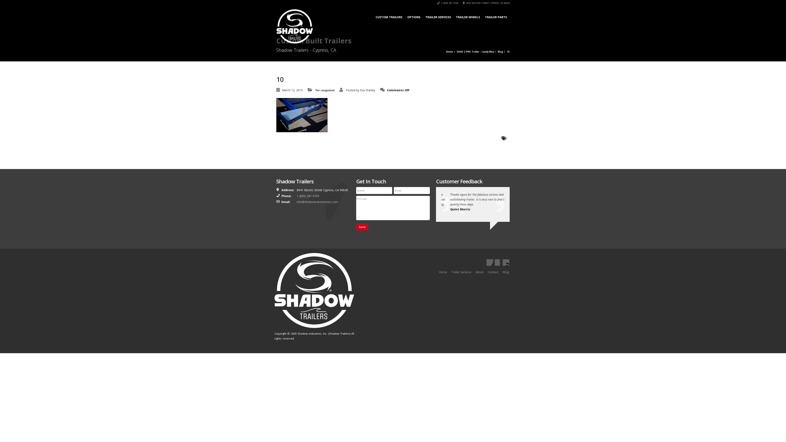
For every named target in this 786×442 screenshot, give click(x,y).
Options (413, 17)
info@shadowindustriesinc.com (317, 202)
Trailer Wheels (468, 17)
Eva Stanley (367, 90)
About (480, 272)
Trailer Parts (496, 17)
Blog (506, 272)
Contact (493, 272)
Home (443, 272)
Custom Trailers (389, 17)
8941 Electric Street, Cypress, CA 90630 (488, 3)
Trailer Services (438, 17)
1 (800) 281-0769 (449, 3)
